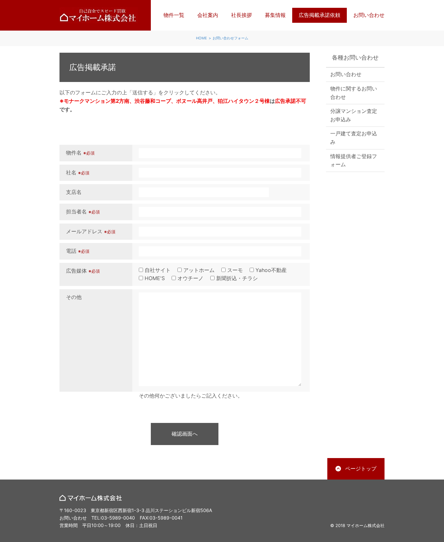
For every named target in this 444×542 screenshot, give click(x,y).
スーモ (234, 270)
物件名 (80, 152)
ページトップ (360, 468)
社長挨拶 (241, 15)
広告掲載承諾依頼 (319, 15)
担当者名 (83, 211)
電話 (77, 251)
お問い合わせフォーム (230, 38)
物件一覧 (173, 15)
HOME (201, 38)
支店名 (74, 192)
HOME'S (154, 278)
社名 (77, 172)
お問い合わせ (369, 15)
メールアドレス (90, 231)
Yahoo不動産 (270, 270)
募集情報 (275, 15)
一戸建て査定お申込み (353, 137)
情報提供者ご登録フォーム (353, 160)
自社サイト (157, 270)
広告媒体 (83, 270)
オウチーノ (189, 278)
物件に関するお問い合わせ (353, 92)
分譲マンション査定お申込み (353, 115)
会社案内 (207, 15)
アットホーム (198, 270)
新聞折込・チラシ (236, 278)
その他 (74, 297)
